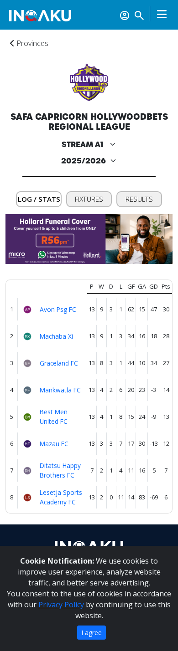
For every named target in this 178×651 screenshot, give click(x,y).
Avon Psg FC (58, 309)
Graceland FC (59, 363)
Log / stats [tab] (39, 198)
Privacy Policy (61, 605)
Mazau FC (54, 443)
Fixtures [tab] (89, 198)
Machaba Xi (56, 336)
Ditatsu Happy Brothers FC (60, 470)
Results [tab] (139, 198)
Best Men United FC (54, 416)
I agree (91, 632)
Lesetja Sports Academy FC (61, 497)
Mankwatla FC (60, 390)
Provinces (31, 43)
